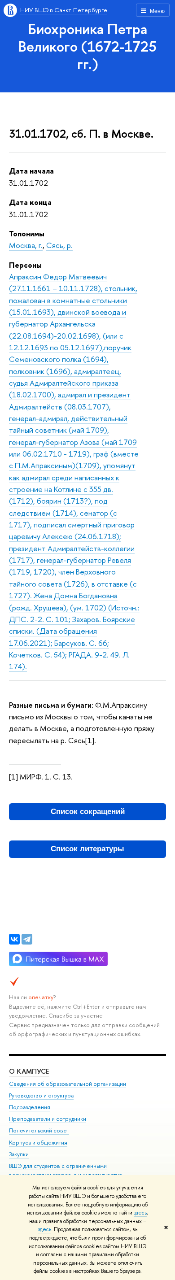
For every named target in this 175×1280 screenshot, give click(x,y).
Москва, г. (26, 245)
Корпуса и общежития (38, 1142)
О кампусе (29, 1071)
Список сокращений (88, 811)
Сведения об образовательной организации (67, 1084)
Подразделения (29, 1107)
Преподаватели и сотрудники (47, 1119)
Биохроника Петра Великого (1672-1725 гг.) (87, 46)
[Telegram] (27, 939)
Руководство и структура (41, 1095)
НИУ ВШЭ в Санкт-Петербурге (63, 10)
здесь (140, 1212)
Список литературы (87, 849)
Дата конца (30, 202)
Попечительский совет (39, 1130)
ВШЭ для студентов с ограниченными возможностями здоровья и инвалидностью (65, 1170)
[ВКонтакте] (14, 939)
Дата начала (31, 170)
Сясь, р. (59, 245)
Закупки (19, 1154)
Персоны (25, 265)
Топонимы (26, 233)
